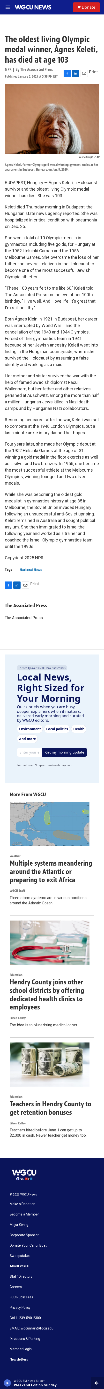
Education (16, 975)
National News (31, 570)
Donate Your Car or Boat (28, 1245)
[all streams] (97, 1383)
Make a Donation (22, 1204)
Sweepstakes (20, 1256)
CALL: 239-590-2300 (25, 1318)
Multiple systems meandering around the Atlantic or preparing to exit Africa (51, 871)
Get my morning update (64, 752)
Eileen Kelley (18, 1018)
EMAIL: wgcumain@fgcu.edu (31, 1328)
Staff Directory (21, 1276)
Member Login (21, 1349)
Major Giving (19, 1225)
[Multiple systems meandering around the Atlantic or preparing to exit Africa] (49, 824)
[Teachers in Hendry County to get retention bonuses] (49, 1064)
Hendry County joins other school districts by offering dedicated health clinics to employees (47, 994)
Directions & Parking (25, 1339)
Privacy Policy (20, 1307)
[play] (7, 1383)
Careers (16, 1287)
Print (93, 71)
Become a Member (24, 1214)
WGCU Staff (17, 891)
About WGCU (19, 1266)
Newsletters (19, 1359)
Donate (88, 7)
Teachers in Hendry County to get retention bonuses (50, 1108)
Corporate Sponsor (24, 1235)
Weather (15, 856)
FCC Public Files (21, 1297)
